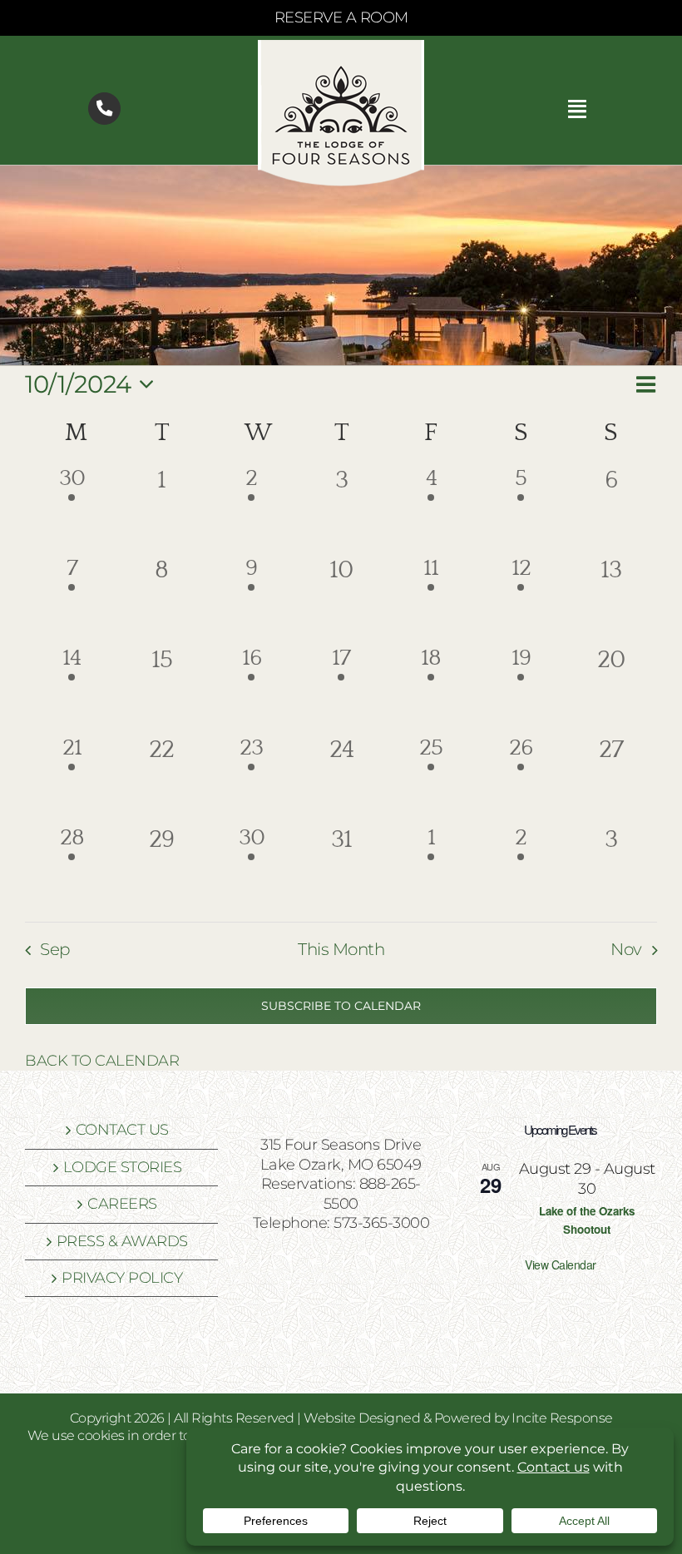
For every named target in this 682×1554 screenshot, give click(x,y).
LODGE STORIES (122, 1167)
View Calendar (560, 1264)
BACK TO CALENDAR (102, 1061)
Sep (55, 949)
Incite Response (562, 1418)
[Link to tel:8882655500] (104, 108)
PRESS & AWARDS (122, 1241)
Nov (626, 949)
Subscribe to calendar (341, 1006)
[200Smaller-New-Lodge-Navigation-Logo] (341, 47)
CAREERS (122, 1204)
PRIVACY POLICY (122, 1278)
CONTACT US (122, 1130)
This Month (341, 949)
